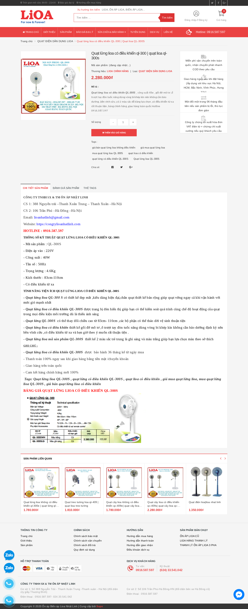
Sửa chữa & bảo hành (111, 32)
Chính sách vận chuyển (88, 540)
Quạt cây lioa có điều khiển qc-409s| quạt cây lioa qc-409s (163, 506)
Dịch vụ (154, 32)
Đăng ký (203, 20)
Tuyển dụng (137, 32)
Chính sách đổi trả (85, 545)
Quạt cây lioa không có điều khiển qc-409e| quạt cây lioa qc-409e (122, 506)
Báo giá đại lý (67, 2)
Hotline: (210, 32)
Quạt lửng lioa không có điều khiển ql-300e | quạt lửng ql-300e (40, 506)
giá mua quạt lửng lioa (153, 147)
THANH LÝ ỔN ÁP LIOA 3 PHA (198, 545)
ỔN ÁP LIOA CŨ (189, 536)
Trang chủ (32, 32)
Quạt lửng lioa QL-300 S (44, 297)
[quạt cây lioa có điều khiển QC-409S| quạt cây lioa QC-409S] (165, 482)
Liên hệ (168, 32)
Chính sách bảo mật (86, 536)
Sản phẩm (66, 32)
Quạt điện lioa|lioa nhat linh (205, 502)
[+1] (131, 167)
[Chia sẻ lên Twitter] (122, 167)
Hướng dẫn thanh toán (140, 540)
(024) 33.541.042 (171, 570)
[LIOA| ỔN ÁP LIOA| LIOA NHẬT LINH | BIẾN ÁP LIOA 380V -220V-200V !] (44, 16)
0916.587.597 (145, 570)
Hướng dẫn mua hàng (89, 2)
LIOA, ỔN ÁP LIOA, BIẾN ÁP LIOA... (123, 9)
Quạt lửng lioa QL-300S (147, 159)
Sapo (99, 606)
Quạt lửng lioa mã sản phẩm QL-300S (54, 339)
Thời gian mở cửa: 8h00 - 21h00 (39, 2)
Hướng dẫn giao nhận (140, 545)
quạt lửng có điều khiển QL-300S (110, 159)
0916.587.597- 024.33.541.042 (53, 596)
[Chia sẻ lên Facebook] (113, 167)
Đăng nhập (190, 20)
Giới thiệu (49, 32)
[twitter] (212, 3)
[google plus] (224, 3)
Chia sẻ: (95, 167)
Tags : (94, 142)
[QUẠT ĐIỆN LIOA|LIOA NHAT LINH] (207, 482)
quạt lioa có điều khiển (140, 153)
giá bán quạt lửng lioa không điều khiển (113, 147)
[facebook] (218, 3)
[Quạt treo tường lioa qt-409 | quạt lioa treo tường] (83, 482)
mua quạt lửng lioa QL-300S (107, 153)
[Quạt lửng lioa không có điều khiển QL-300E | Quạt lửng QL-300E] (41, 482)
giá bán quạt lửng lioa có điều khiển (73, 384)
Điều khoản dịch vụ (138, 549)
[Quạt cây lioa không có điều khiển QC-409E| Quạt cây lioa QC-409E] (124, 482)
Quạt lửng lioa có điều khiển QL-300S (54, 309)
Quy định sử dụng (84, 549)
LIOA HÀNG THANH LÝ (194, 540)
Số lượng (96, 122)
